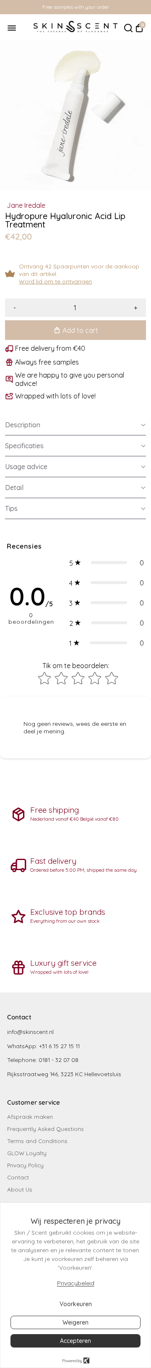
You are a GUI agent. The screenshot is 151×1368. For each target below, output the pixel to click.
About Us (19, 1189)
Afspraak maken (30, 1116)
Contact (18, 1177)
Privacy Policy (25, 1165)
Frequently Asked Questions (45, 1128)
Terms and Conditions (37, 1140)
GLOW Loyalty (27, 1152)
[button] (75, 425)
